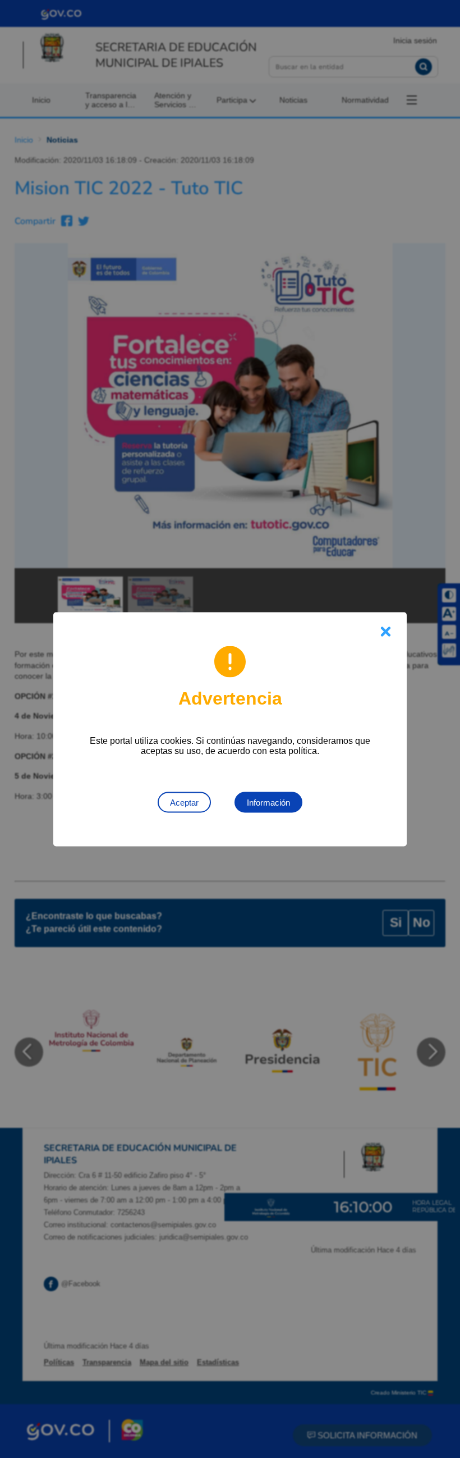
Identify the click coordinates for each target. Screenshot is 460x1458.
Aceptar (184, 802)
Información (268, 802)
